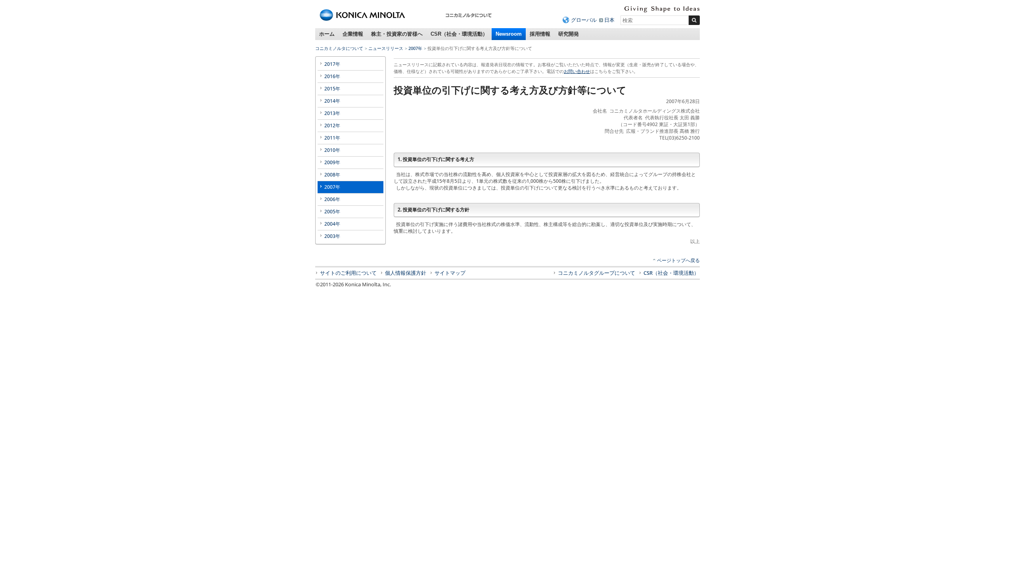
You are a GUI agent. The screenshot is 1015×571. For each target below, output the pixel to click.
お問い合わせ (577, 71)
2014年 (332, 101)
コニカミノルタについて (339, 48)
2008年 (332, 174)
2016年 (332, 76)
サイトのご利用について (348, 272)
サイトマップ (450, 272)
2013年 (332, 113)
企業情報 (353, 34)
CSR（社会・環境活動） (459, 34)
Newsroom (509, 34)
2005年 (332, 211)
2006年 (332, 199)
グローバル (584, 19)
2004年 (332, 223)
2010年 (332, 150)
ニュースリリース (385, 48)
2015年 (332, 88)
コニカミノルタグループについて (596, 272)
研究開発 (568, 34)
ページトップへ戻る (678, 260)
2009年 (332, 162)
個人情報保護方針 (405, 272)
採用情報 (540, 34)
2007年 (415, 48)
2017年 (332, 64)
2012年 (332, 125)
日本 (609, 19)
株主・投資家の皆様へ (397, 34)
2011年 (332, 137)
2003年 (332, 236)
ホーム (327, 34)
